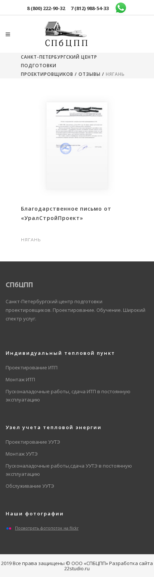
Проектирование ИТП (32, 367)
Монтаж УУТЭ (22, 453)
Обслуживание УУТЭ (30, 486)
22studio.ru (77, 568)
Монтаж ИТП (20, 379)
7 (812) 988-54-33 (90, 8)
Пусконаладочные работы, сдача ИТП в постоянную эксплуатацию (68, 395)
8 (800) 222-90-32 (46, 8)
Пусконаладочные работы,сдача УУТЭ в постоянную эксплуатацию (69, 469)
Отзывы (89, 74)
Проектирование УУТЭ (33, 441)
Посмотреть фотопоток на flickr (46, 528)
